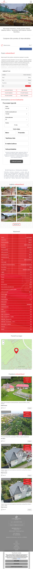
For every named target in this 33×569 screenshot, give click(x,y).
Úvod (16, 541)
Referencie (16, 546)
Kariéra (16, 550)
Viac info (18, 558)
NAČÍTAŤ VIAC (16, 224)
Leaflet (16, 369)
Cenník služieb (17, 548)
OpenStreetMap (24, 369)
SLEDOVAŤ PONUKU (9, 90)
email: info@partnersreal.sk (16, 525)
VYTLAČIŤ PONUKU (24, 92)
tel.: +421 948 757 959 (16, 522)
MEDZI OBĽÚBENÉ (24, 95)
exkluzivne (28, 86)
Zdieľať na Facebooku (26, 49)
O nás (16, 542)
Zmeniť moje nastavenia (16, 566)
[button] (16, 351)
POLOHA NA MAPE (8, 95)
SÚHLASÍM (16, 560)
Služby (16, 545)
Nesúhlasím (16, 563)
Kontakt (16, 549)
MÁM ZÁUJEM (24, 90)
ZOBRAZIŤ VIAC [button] (6, 71)
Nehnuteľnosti (16, 543)
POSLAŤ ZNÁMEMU (9, 92)
